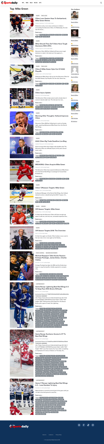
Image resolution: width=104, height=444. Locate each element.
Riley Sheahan (52, 323)
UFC (40, 2)
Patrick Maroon (39, 248)
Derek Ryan (58, 243)
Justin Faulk (38, 246)
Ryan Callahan (60, 408)
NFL (23, 2)
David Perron (51, 243)
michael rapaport (52, 277)
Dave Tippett (43, 200)
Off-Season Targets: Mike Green (47, 209)
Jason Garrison (39, 315)
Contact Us (51, 434)
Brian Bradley (60, 399)
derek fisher (59, 274)
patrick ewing (47, 279)
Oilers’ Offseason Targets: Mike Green (49, 188)
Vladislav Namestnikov (48, 326)
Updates (43, 206)
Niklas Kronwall (54, 321)
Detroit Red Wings (51, 221)
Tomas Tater (48, 374)
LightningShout (40, 283)
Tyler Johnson (56, 374)
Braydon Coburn (63, 310)
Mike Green (64, 34)
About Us (44, 434)
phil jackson (54, 279)
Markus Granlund (59, 58)
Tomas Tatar (63, 410)
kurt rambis (38, 277)
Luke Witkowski (39, 319)
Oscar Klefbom (39, 108)
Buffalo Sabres (39, 401)
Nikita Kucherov (46, 321)
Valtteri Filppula (46, 412)
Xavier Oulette (58, 326)
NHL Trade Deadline (40, 157)
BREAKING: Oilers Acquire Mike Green (50, 164)
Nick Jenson (38, 321)
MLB (31, 2)
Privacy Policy (59, 434)
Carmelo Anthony (44, 274)
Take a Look (44, 15)
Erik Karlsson (47, 244)
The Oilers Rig (46, 36)
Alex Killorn (42, 308)
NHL (37, 36)
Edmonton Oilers (43, 34)
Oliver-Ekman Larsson (61, 246)
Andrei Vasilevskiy (50, 308)
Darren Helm (47, 312)
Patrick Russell (59, 60)
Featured (61, 132)
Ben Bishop (60, 397)
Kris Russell (47, 106)
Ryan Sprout (45, 372)
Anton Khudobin (43, 243)
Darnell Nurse (43, 221)
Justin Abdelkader (54, 317)
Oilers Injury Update (43, 93)
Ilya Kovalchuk (55, 244)
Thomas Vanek (54, 248)
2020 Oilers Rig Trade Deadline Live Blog (50, 141)
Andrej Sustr (58, 308)
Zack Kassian (54, 108)
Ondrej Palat (61, 321)
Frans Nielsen (55, 401)
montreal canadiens (55, 319)
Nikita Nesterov (39, 408)
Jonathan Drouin (39, 317)
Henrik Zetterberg (55, 314)
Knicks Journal (40, 252)
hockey (62, 314)
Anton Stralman (47, 310)
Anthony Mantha (39, 310)
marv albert (44, 277)
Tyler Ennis (58, 134)
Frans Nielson (39, 314)
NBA (27, 2)
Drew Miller (63, 361)
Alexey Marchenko (51, 355)
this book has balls (62, 279)
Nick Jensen (56, 368)
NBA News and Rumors (51, 252)
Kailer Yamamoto (39, 106)
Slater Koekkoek (59, 323)
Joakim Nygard (58, 105)
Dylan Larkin (63, 312)
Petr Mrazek (44, 323)
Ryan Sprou (38, 410)
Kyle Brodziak (52, 178)
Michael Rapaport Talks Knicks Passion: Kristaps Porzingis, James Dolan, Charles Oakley (51, 258)
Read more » (38, 32)
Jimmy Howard (47, 315)
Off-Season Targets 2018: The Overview (50, 230)
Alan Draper (51, 23)
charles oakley (52, 274)
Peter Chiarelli (59, 223)
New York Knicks (39, 279)
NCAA (35, 2)
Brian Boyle (54, 399)
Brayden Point (55, 310)
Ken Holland (58, 34)
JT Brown (46, 317)
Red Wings (66, 223)
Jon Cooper (60, 315)
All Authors (74, 121)
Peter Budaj (38, 323)
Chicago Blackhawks (56, 359)
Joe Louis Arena (61, 403)
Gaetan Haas (51, 34)
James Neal (51, 105)
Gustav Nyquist (46, 314)
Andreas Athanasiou (44, 132)
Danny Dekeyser (39, 312)
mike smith (44, 60)
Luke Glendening (62, 366)
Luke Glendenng (62, 317)
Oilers (37, 15)
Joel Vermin (54, 315)
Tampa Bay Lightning (40, 374)
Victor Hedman (39, 326)
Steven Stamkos (61, 372)
